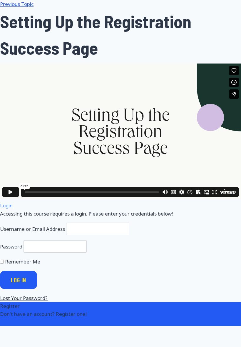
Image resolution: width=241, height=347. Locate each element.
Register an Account (23, 321)
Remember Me (22, 261)
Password (11, 246)
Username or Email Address (32, 229)
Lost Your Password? (24, 298)
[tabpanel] (120, 131)
